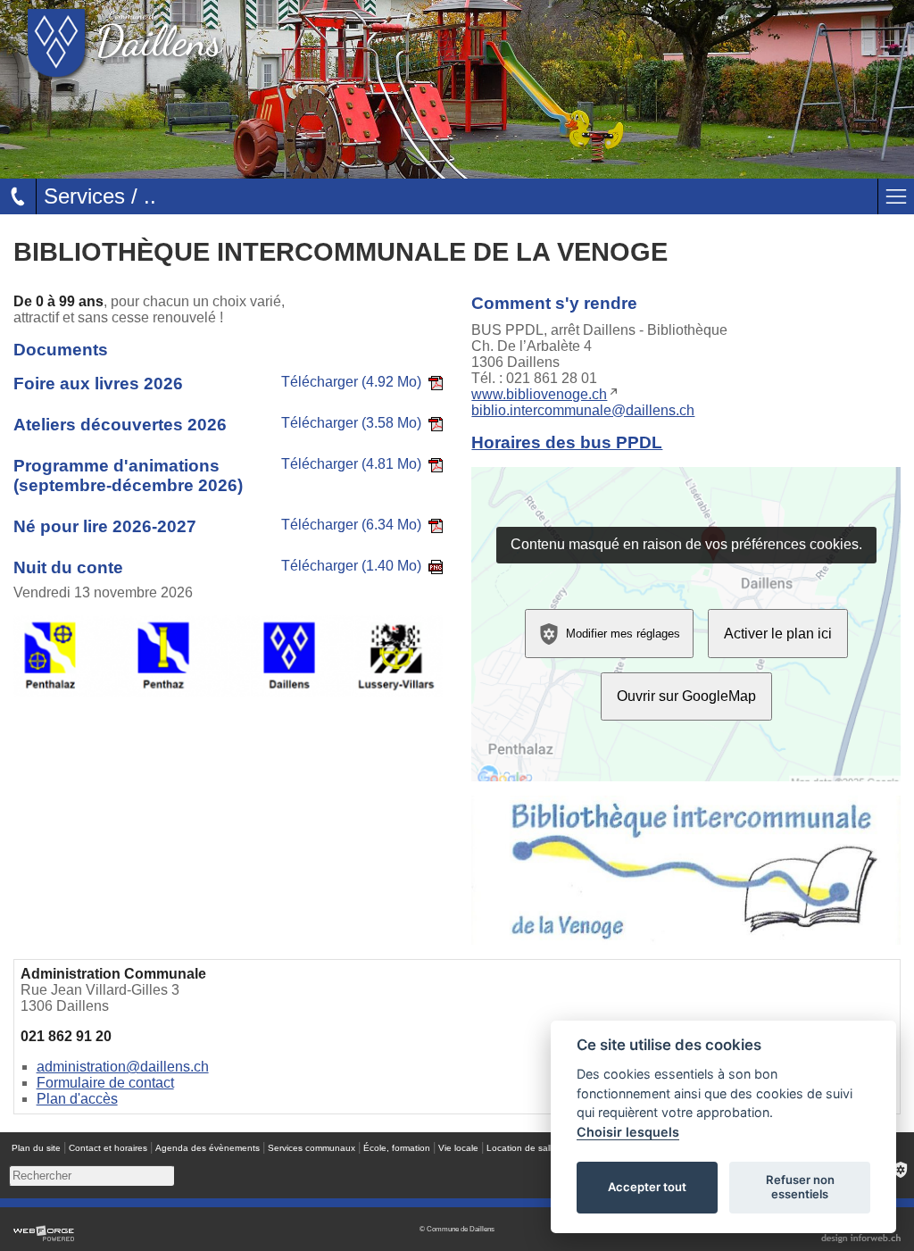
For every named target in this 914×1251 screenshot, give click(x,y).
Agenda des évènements (207, 1148)
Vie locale (458, 1148)
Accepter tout (647, 1187)
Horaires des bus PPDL (566, 442)
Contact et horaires (108, 1148)
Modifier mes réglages (623, 632)
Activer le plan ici (778, 633)
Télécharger (351, 381)
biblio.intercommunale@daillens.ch (582, 410)
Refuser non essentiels (800, 1186)
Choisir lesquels (628, 1131)
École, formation (396, 1148)
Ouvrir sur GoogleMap (686, 696)
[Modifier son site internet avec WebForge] (43, 1234)
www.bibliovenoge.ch (539, 394)
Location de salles (523, 1148)
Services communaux (311, 1148)
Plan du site (36, 1148)
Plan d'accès (77, 1098)
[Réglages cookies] (901, 1170)
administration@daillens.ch (123, 1066)
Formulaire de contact (105, 1082)
